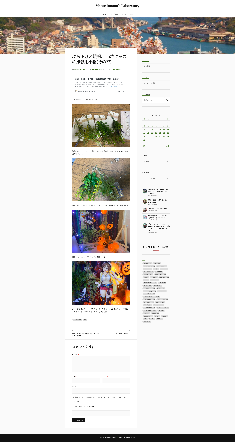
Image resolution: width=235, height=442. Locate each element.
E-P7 (156, 268)
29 (164, 136)
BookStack (162, 266)
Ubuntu (147, 285)
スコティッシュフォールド (151, 296)
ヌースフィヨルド (149, 299)
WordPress (112, 437)
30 (168, 136)
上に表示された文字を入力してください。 (84, 406)
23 (168, 133)
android (147, 263)
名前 (74, 376)
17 (144, 133)
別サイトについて (127, 14)
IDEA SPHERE (148, 271)
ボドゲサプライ (149, 302)
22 (164, 133)
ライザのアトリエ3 (150, 310)
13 (156, 129)
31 (144, 140)
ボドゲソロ (160, 302)
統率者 (159, 318)
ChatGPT (147, 268)
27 (156, 136)
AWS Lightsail (149, 266)
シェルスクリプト (149, 293)
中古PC (147, 313)
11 (148, 129)
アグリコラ (161, 288)
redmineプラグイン (150, 282)
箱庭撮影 (118, 69)
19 (152, 133)
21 (160, 133)
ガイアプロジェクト (150, 291)
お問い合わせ (114, 14)
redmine (155, 280)
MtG (146, 277)
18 (148, 133)
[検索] (167, 100)
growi (164, 268)
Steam (162, 282)
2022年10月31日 (97, 69)
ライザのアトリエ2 (163, 307)
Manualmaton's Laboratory (117, 5)
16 (168, 129)
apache (157, 263)
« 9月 (143, 146)
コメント (75, 354)
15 (164, 129)
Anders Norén (130, 437)
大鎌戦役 (155, 313)
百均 (85, 319)
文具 (157, 316)
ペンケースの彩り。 (123, 334)
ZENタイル (157, 285)
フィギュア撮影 (77, 319)
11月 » (168, 146)
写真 (114, 69)
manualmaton (79, 69)
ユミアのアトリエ (149, 307)
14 (160, 129)
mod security (160, 274)
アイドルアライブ (149, 288)
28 (160, 136)
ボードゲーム (158, 305)
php (146, 280)
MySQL (154, 277)
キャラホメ (162, 291)
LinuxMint (148, 274)
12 (152, 129)
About (104, 14)
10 (144, 129)
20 (156, 133)
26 (152, 136)
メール (105, 376)
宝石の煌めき (148, 316)
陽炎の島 (147, 321)
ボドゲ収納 (147, 305)
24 (144, 136)
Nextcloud (164, 277)
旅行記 (164, 316)
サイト (74, 386)
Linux (159, 271)
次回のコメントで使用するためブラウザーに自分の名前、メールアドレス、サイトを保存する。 (100, 397)
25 (148, 136)
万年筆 (161, 310)
